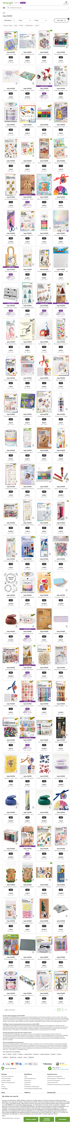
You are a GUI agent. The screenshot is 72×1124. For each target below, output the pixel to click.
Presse (3, 1086)
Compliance (27, 1082)
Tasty (25, 1057)
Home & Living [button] (8, 25)
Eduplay (53, 1054)
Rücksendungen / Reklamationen (56, 1078)
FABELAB (31, 1057)
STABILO (5, 1057)
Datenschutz (27, 1080)
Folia (4, 1054)
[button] (10, 20)
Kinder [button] (21, 25)
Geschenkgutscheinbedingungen (33, 1088)
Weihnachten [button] (29, 25)
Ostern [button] (37, 25)
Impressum (27, 1084)
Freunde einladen (6, 1078)
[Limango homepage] (8, 3)
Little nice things (44, 1054)
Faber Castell (28, 1054)
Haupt (15, 1054)
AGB (25, 1076)
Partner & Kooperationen (8, 1082)
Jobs (2, 1084)
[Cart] (16, 47)
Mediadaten (4, 1088)
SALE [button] (15, 25)
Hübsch (20, 1057)
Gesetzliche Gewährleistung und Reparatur (59, 1084)
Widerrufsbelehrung (29, 1078)
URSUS (9, 1054)
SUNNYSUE (13, 1057)
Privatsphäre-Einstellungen (31, 1086)
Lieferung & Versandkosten (54, 1076)
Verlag (59, 1054)
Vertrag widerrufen (52, 1082)
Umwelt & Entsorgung (53, 1080)
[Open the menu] (4, 8)
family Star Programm (7, 1076)
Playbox (20, 1054)
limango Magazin (6, 1080)
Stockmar (36, 1054)
